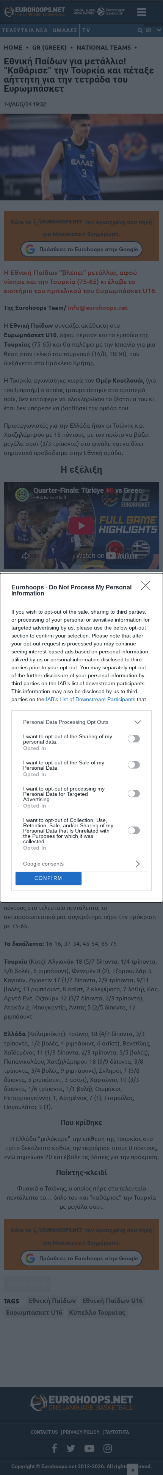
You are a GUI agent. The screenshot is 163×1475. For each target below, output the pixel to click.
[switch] (134, 738)
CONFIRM (48, 878)
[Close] (148, 588)
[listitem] (81, 722)
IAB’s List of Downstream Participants (90, 699)
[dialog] (81, 737)
